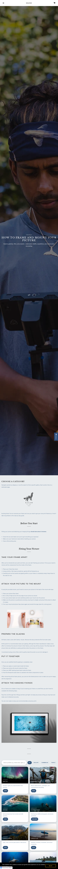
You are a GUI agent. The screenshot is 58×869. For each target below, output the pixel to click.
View (5, 790)
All (30, 762)
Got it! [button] (50, 865)
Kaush (29, 3)
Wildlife (36, 762)
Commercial (44, 762)
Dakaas (10, 867)
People (53, 762)
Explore (34, 819)
